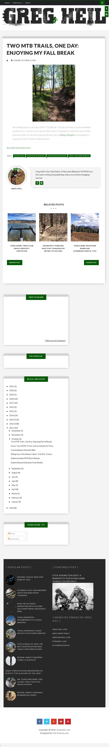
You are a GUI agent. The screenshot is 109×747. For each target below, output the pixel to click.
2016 (11, 407)
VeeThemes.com (61, 733)
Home (7, 3)
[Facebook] (39, 721)
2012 (11, 424)
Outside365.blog (61, 645)
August (15, 473)
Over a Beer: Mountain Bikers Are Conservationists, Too (85, 248)
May (14, 485)
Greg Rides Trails (61, 633)
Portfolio (17, 3)
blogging (19, 156)
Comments (14, 539)
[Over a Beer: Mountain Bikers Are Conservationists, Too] (85, 227)
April (14, 489)
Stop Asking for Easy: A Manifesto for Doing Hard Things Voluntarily (68, 578)
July (13, 477)
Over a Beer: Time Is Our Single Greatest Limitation (21, 248)
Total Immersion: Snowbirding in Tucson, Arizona (29, 619)
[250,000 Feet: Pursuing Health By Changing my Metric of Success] (53, 227)
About (28, 3)
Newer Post (14, 262)
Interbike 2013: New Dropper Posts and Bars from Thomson (31, 592)
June (14, 481)
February (16, 498)
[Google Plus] (54, 721)
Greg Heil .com (63, 730)
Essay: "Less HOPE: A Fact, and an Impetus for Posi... (32, 446)
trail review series (79, 156)
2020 (11, 390)
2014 (11, 415)
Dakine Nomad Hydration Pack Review (27, 462)
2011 (11, 428)
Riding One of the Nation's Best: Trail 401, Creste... (32, 454)
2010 (11, 508)
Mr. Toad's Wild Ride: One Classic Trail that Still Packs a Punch (30, 681)
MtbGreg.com (59, 641)
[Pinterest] (68, 721)
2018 (11, 399)
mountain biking (36, 156)
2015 (11, 411)
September (16, 468)
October (15, 439)
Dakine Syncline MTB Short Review (25, 458)
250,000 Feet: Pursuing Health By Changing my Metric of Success (53, 248)
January (15, 502)
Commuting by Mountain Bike (23, 450)
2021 (11, 386)
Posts (12, 533)
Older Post (91, 262)
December (16, 431)
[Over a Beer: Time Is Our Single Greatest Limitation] (22, 227)
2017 (11, 403)
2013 (11, 419)
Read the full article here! (19, 147)
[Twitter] (47, 721)
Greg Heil (16, 188)
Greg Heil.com (59, 629)
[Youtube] (61, 721)
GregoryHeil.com (61, 637)
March (14, 493)
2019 (11, 394)
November (16, 435)
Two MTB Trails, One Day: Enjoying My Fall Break (31, 442)
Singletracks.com (57, 156)
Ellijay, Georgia (67, 134)
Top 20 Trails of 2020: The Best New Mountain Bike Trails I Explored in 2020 (30, 646)
